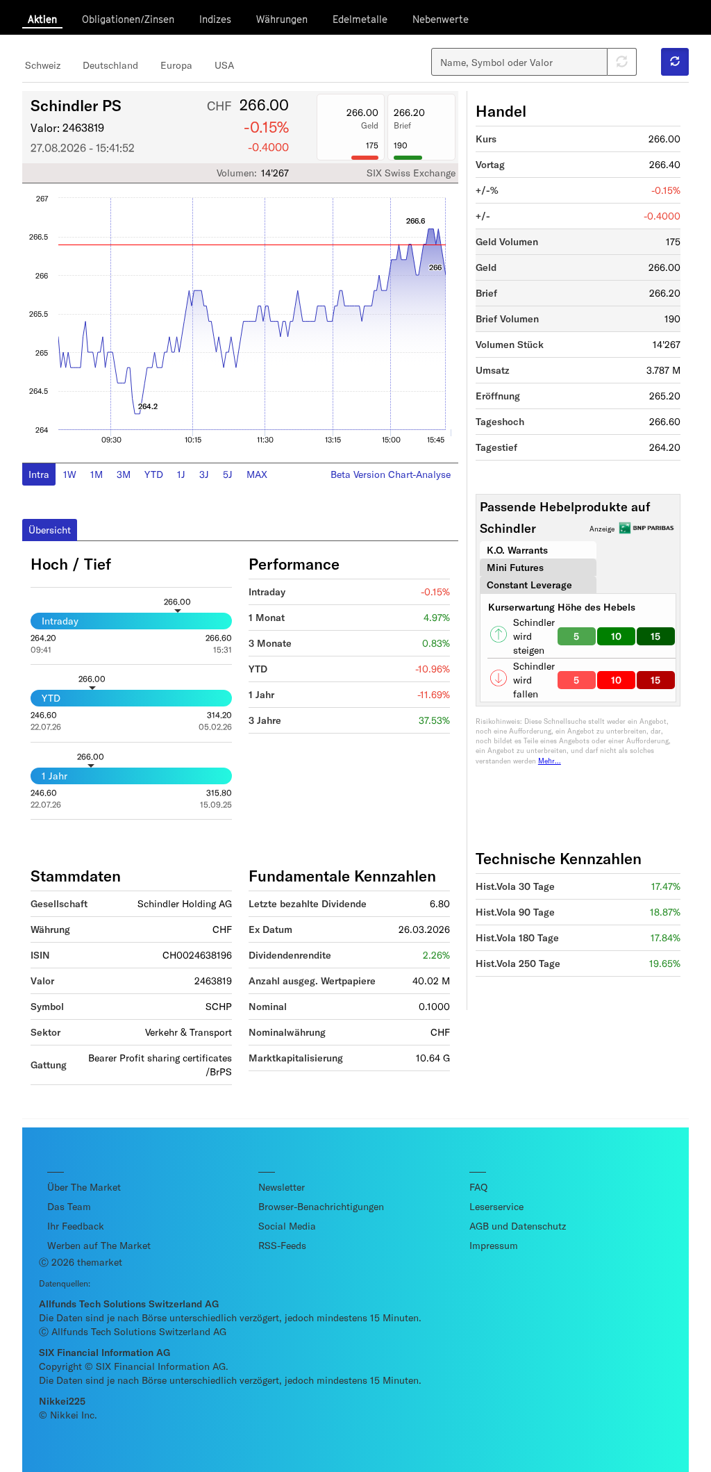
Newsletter (281, 1187)
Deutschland (110, 65)
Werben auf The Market (99, 1245)
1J (181, 474)
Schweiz (42, 65)
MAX (256, 474)
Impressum (493, 1245)
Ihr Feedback (75, 1226)
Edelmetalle (360, 19)
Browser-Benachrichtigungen (321, 1206)
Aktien (42, 19)
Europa (176, 65)
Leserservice (496, 1206)
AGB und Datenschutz (517, 1226)
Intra (38, 474)
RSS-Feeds (282, 1245)
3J (204, 474)
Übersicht (49, 530)
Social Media (287, 1226)
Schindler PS (76, 105)
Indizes (215, 19)
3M (124, 474)
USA (224, 65)
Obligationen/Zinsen (128, 19)
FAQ (478, 1187)
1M (96, 474)
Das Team (69, 1206)
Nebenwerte (440, 19)
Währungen (282, 19)
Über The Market (84, 1187)
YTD (153, 474)
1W (69, 474)
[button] (675, 62)
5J (228, 474)
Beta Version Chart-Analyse (391, 474)
